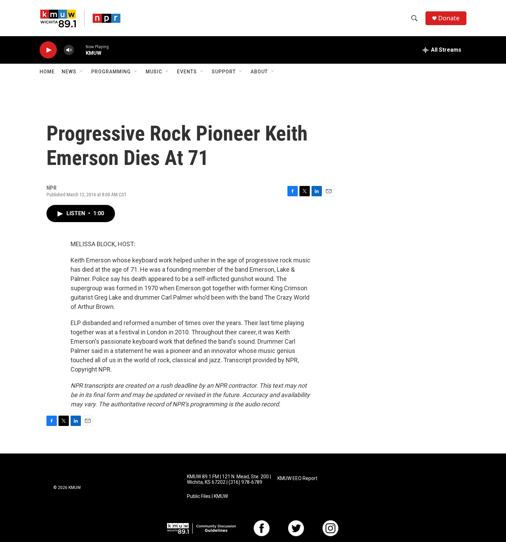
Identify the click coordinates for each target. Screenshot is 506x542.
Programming (111, 71)
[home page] (80, 18)
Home (47, 71)
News (69, 71)
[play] (48, 50)
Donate (449, 18)
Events (187, 71)
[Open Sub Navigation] (81, 71)
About (259, 71)
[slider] (80, 49)
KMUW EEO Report (297, 478)
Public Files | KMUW (207, 496)
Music (154, 71)
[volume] (69, 50)
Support (224, 71)
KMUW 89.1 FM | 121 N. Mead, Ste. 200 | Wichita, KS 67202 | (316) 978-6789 (229, 479)
